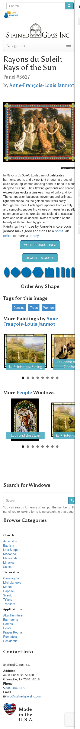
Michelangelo (12, 582)
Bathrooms (10, 619)
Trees (34, 307)
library (34, 236)
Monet (7, 587)
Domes (8, 624)
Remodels (10, 636)
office (7, 236)
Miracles (9, 562)
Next (69, 351)
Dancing (19, 307)
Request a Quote (40, 258)
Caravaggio (11, 578)
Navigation (16, 45)
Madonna (9, 554)
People (24, 393)
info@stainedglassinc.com (24, 696)
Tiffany (7, 599)
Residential (10, 641)
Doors (7, 628)
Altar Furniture (13, 615)
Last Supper (11, 549)
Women (48, 307)
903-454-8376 (16, 688)
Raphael (9, 591)
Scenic (7, 595)
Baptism (8, 545)
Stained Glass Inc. (16, 665)
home (59, 231)
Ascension (10, 541)
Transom (9, 604)
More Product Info (40, 245)
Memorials (10, 558)
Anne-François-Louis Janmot (41, 85)
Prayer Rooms (13, 632)
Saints (7, 566)
